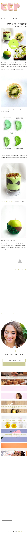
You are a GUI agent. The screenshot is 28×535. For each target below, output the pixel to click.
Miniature (3, 109)
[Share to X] (18, 269)
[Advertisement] (11, 467)
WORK (21, 354)
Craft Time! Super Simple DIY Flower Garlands (14, 420)
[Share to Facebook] (22, 269)
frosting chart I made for (11, 159)
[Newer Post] (1, 313)
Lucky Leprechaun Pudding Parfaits (8, 201)
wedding (3, 18)
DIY (10, 15)
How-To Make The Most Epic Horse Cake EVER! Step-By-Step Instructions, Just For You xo (14, 449)
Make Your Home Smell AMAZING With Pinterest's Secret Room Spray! (14, 435)
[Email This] (15, 269)
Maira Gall (20, 531)
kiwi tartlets (7, 109)
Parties (16, 15)
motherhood (13, 18)
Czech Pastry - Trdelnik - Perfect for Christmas (14, 377)
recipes (3, 15)
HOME (6, 354)
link (23, 64)
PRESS (16, 354)
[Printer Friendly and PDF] (20, 261)
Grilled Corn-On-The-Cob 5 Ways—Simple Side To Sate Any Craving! (14, 407)
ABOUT (12, 354)
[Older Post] (26, 313)
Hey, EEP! (10, 531)
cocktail (24, 15)
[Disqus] (14, 293)
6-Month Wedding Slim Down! (14, 392)
